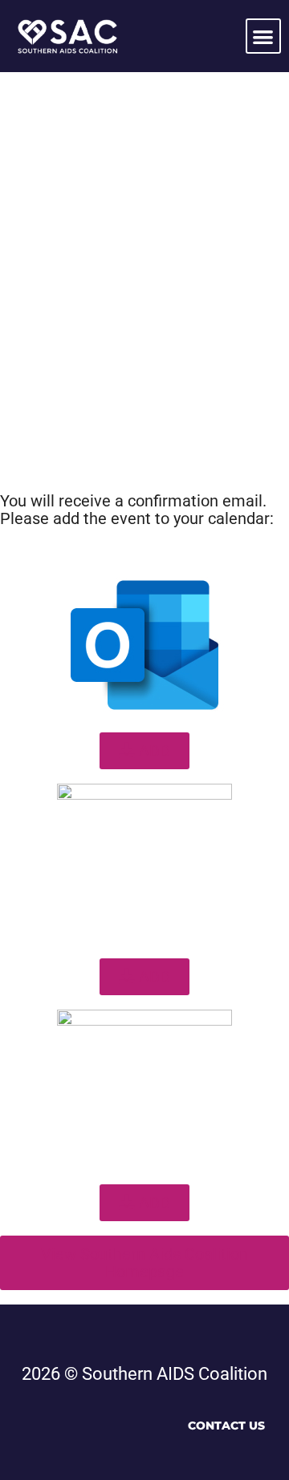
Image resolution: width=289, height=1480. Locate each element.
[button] (264, 36)
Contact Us (226, 1425)
